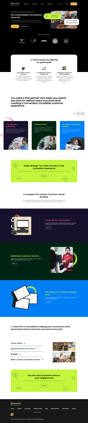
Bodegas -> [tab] (16, 354)
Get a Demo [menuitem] (65, 408)
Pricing (67, 3)
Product (26, 3)
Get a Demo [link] (15, 26)
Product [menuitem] (19, 408)
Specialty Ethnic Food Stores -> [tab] (24, 349)
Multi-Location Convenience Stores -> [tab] (27, 360)
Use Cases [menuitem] (28, 408)
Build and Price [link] (25, 26)
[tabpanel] (21, 41)
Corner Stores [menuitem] (37, 412)
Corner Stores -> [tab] (18, 343)
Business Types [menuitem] (38, 408)
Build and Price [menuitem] (55, 408)
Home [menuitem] (12, 408)
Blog (42, 3)
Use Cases (34, 3)
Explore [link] (48, 227)
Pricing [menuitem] (74, 408)
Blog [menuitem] (46, 408)
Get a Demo (73, 3)
